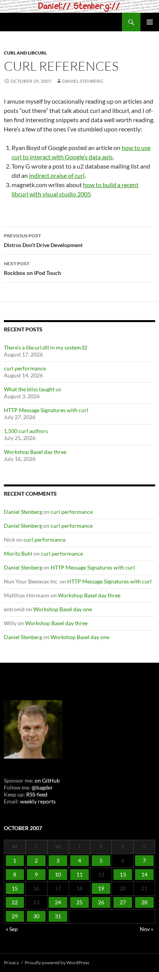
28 (144, 902)
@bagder (42, 787)
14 (144, 874)
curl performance (25, 368)
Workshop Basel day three (35, 451)
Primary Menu (149, 22)
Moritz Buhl (18, 553)
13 (123, 874)
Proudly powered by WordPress (57, 962)
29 (15, 916)
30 (36, 916)
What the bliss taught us (32, 389)
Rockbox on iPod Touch (32, 268)
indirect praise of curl (57, 175)
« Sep (12, 929)
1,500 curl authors (26, 431)
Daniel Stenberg (82, 81)
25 (79, 902)
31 (58, 916)
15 (15, 888)
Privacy (11, 962)
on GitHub (47, 780)
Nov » (146, 929)
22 (15, 902)
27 (123, 902)
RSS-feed (36, 794)
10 (58, 874)
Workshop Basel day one (62, 609)
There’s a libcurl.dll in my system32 (45, 347)
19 (101, 888)
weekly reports (38, 801)
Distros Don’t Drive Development (43, 240)
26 (101, 902)
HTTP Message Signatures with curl (46, 410)
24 (58, 902)
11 (79, 874)
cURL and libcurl (25, 53)
